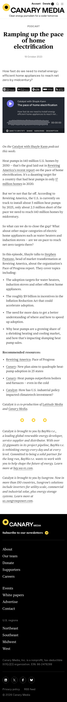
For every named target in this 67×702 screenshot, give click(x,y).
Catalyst (11, 390)
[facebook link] (23, 680)
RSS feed (29, 689)
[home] (33, 8)
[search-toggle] (57, 4)
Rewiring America (18, 359)
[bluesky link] (31, 680)
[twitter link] (14, 680)
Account (36, 3)
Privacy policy (11, 689)
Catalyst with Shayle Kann (30, 146)
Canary (11, 366)
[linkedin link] (6, 680)
